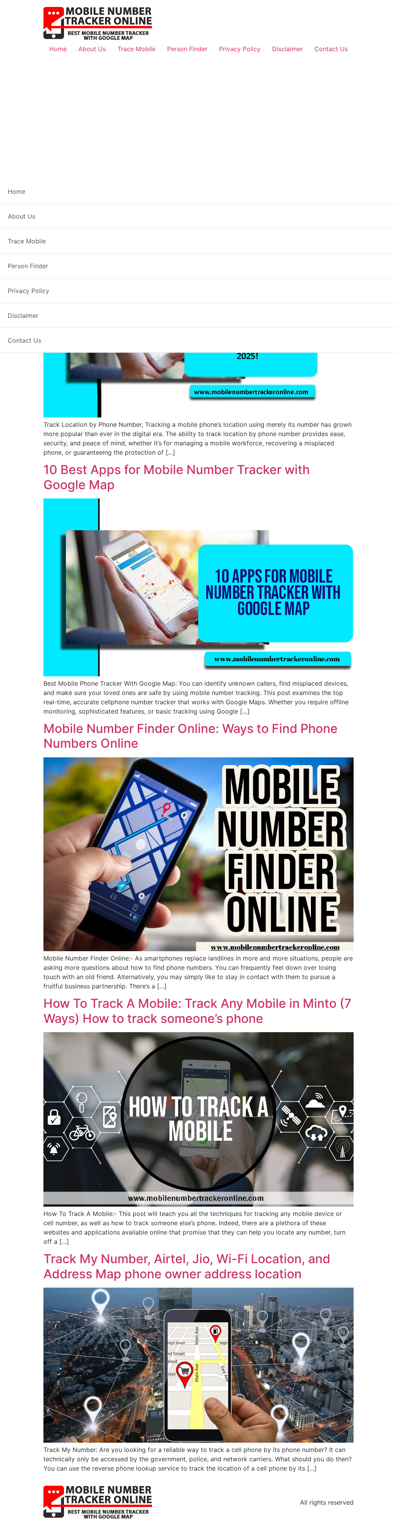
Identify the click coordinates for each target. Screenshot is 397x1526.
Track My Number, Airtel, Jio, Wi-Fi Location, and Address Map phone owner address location (186, 1266)
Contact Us (331, 49)
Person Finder (187, 49)
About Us (92, 49)
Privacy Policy (240, 49)
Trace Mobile (136, 49)
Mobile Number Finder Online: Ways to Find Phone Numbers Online (190, 736)
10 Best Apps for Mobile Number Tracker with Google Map (176, 477)
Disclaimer (287, 49)
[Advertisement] (198, 114)
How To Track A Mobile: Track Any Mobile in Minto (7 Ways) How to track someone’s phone (197, 1011)
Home (58, 49)
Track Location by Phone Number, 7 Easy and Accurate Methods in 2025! (175, 221)
